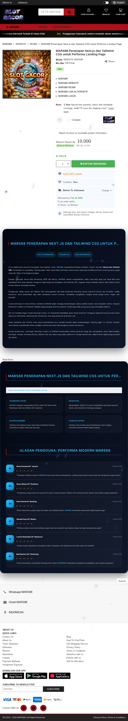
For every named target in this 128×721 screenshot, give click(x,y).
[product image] (26, 74)
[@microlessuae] (23, 708)
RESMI (33, 44)
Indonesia (14, 2)
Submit (122, 581)
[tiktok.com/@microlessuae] (43, 708)
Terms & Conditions (117, 717)
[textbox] (118, 3)
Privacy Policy (100, 717)
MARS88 (43, 27)
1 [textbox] (62, 163)
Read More (7, 359)
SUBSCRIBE (53, 689)
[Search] (69, 11)
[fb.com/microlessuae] (33, 708)
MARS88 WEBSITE (62, 27)
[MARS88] (13, 14)
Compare (76, 120)
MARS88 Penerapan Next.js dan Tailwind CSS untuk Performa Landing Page (81, 44)
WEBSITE (21, 44)
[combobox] (118, 2)
